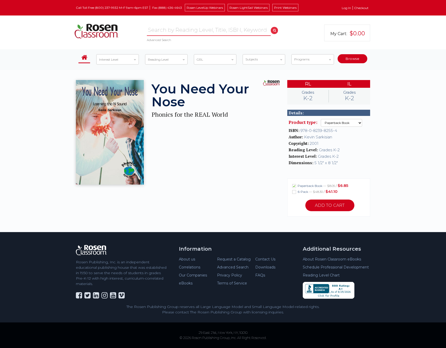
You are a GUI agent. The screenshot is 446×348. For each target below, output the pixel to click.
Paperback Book (322, 185)
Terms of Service (232, 283)
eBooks (186, 283)
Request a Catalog (234, 259)
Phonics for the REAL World (190, 114)
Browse (352, 59)
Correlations (189, 267)
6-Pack (317, 191)
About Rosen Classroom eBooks (332, 259)
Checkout (361, 8)
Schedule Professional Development (336, 267)
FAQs (260, 275)
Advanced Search (159, 40)
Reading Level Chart (321, 275)
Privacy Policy (229, 275)
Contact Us (265, 259)
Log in (346, 8)
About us (187, 259)
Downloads (265, 267)
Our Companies (193, 275)
